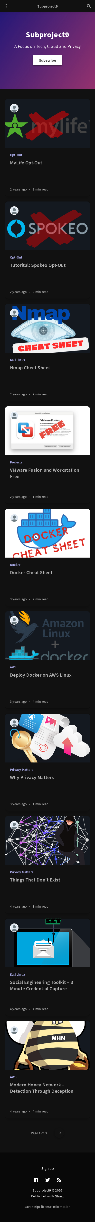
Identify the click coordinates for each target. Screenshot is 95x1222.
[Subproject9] (14, 108)
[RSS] (59, 1180)
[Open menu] (6, 6)
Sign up (47, 1168)
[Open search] (89, 6)
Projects (16, 462)
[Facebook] (36, 1180)
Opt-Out (16, 155)
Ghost (59, 1196)
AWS (13, 667)
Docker (15, 564)
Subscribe (47, 60)
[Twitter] (47, 1180)
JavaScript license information (48, 1206)
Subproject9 (47, 6)
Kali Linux (17, 360)
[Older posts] (59, 1133)
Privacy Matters (21, 769)
